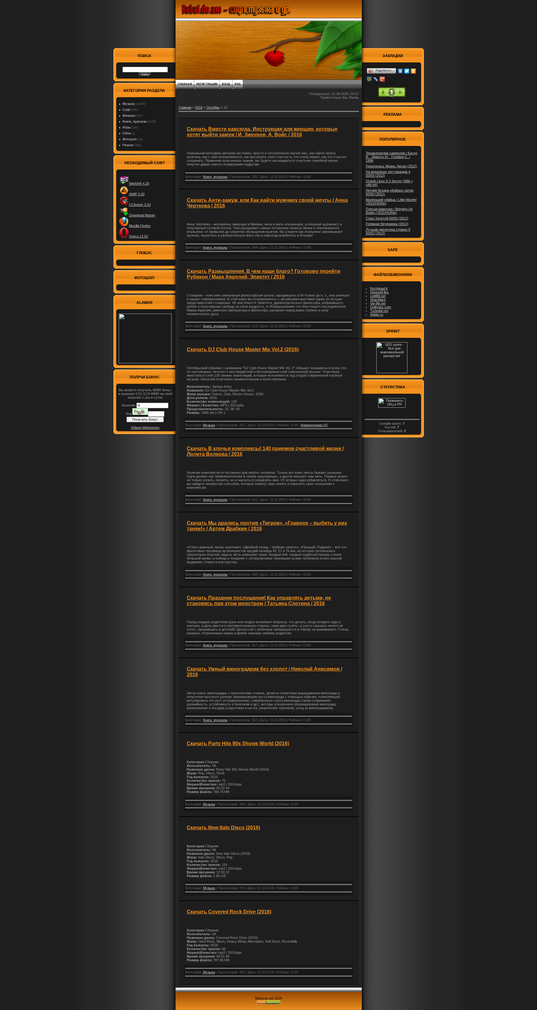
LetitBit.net (378, 296)
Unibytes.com (380, 307)
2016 (199, 107)
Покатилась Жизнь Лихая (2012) (391, 166)
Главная (185, 84)
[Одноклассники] (413, 71)
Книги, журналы (134, 121)
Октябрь (213, 107)
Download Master (142, 215)
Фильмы (128, 115)
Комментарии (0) (314, 425)
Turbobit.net (379, 311)
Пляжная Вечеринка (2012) (387, 224)
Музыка (128, 104)
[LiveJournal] (376, 79)
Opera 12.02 (138, 236)
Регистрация (206, 84)
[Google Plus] (382, 79)
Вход (226, 84)
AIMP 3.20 (137, 194)
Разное (128, 145)
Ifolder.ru (376, 314)
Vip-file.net (378, 303)
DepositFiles (379, 292)
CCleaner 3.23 (140, 204)
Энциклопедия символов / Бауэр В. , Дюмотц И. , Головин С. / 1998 (391, 156)
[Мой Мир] (369, 79)
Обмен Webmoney (145, 427)
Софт (126, 109)
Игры (126, 127)
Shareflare (378, 299)
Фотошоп (129, 139)
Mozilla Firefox (140, 226)
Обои (126, 133)
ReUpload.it (379, 288)
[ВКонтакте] (400, 71)
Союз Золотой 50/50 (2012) (387, 218)
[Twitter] (407, 71)
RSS (238, 84)
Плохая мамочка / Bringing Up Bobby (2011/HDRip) (389, 211)
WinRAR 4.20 (139, 183)
